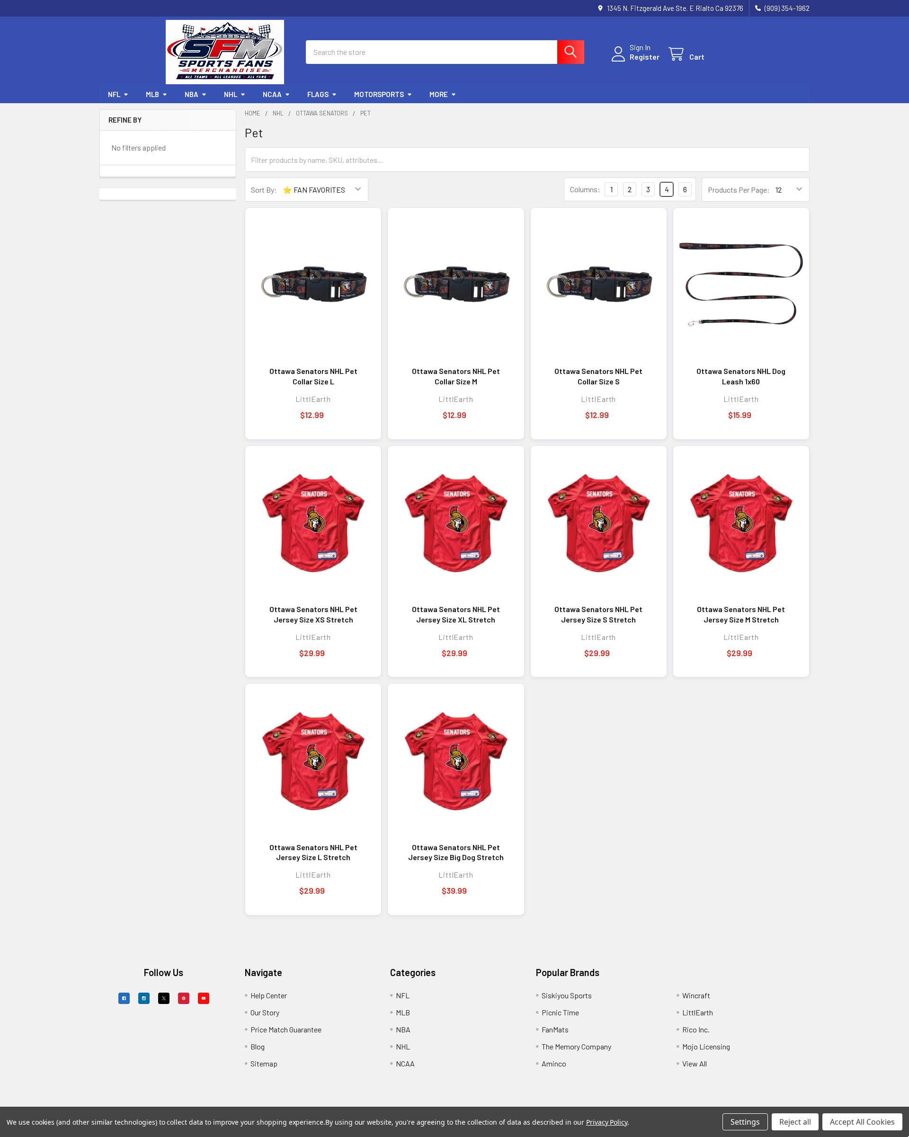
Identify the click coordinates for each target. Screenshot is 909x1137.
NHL (230, 94)
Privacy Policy (606, 1122)
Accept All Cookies (862, 1122)
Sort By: (264, 189)
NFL (114, 94)
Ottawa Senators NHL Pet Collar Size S (598, 376)
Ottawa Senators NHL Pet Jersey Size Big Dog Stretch (456, 852)
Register (644, 56)
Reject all (795, 1122)
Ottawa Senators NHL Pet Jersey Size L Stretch (313, 852)
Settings (745, 1122)
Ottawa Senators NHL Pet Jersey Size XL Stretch (456, 614)
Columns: (585, 189)
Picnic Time (560, 1012)
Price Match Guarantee (285, 1029)
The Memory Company (576, 1046)
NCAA (272, 94)
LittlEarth (697, 1012)
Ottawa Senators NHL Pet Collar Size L (313, 376)
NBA (191, 94)
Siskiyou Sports (567, 995)
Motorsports (379, 94)
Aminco (554, 1063)
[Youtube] (203, 998)
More (438, 94)
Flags (318, 94)
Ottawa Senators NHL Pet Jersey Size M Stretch (741, 614)
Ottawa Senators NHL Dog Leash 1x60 (740, 376)
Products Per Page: (739, 189)
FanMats (555, 1029)
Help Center (268, 995)
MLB (152, 94)
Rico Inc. (696, 1029)
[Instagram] (144, 998)
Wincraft (696, 995)
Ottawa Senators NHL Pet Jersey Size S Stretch (598, 614)
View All (694, 1063)
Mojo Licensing (706, 1046)
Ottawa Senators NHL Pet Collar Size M (456, 376)
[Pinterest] (183, 998)
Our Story (264, 1012)
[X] (163, 998)
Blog (257, 1046)
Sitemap (263, 1063)
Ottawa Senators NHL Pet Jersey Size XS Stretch (313, 614)
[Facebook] (124, 998)
